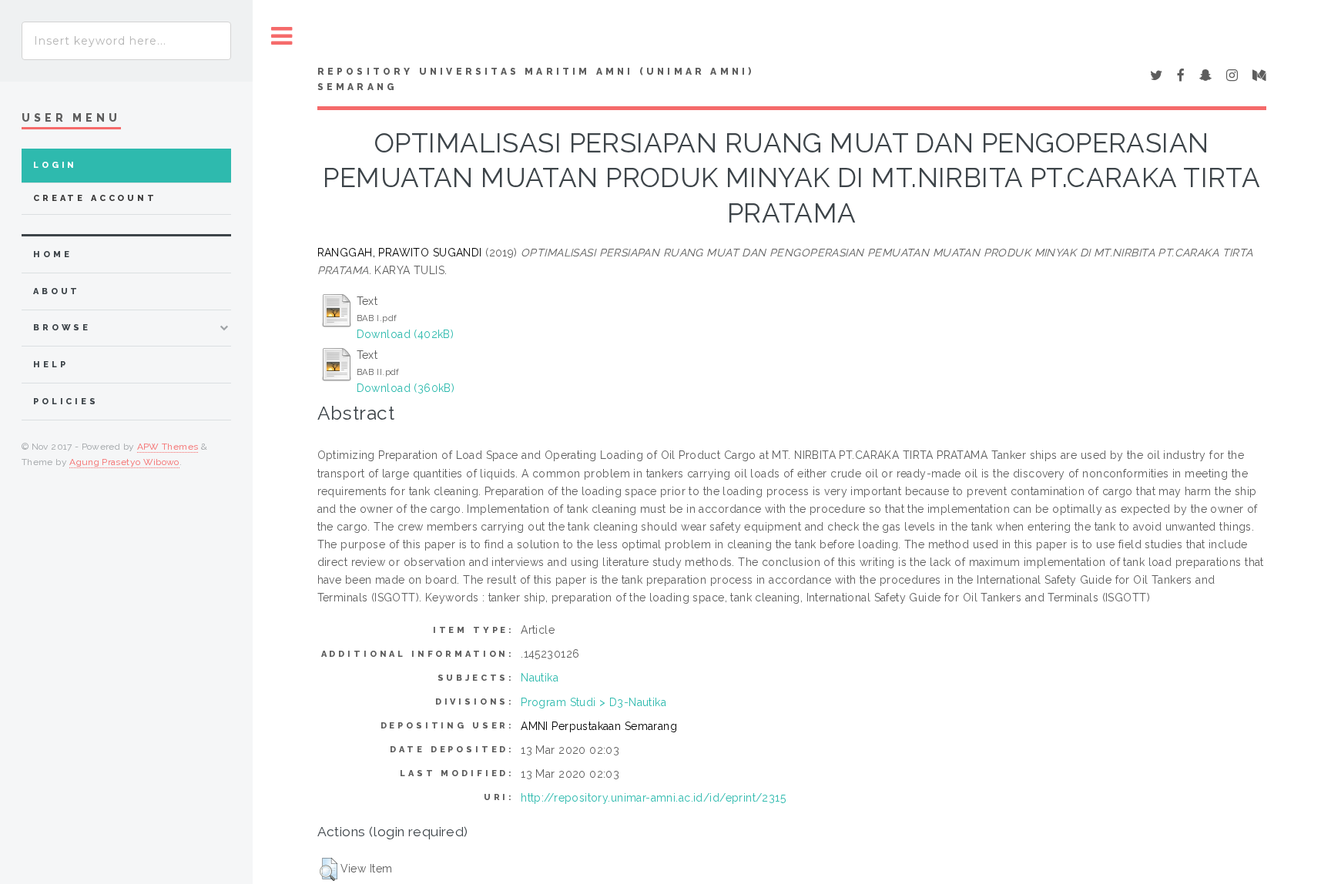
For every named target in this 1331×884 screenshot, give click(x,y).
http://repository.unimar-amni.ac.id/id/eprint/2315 (653, 798)
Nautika (539, 677)
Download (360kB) (406, 388)
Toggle (282, 36)
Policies (66, 402)
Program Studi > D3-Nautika (593, 702)
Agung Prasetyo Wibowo (124, 462)
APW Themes (168, 446)
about (56, 291)
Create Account (95, 198)
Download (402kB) (405, 334)
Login (55, 165)
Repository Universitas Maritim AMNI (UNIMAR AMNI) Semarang (536, 79)
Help (50, 365)
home (52, 254)
